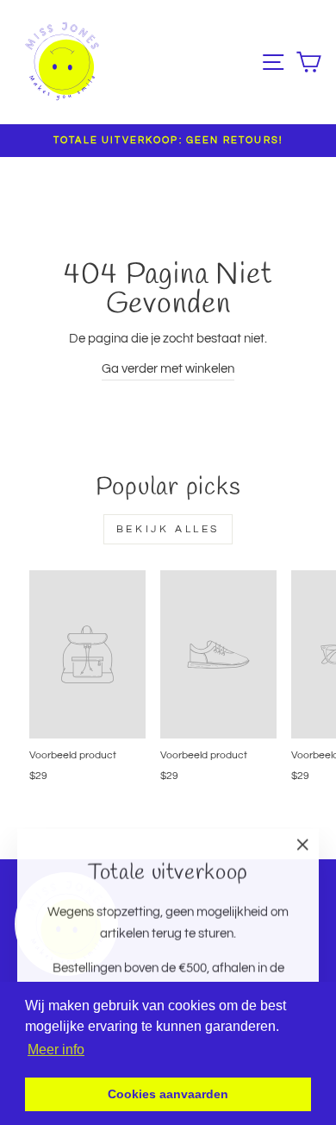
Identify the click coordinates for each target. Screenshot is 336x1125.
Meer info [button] (56, 1049)
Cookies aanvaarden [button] (168, 1094)
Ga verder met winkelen (168, 368)
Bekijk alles (168, 529)
